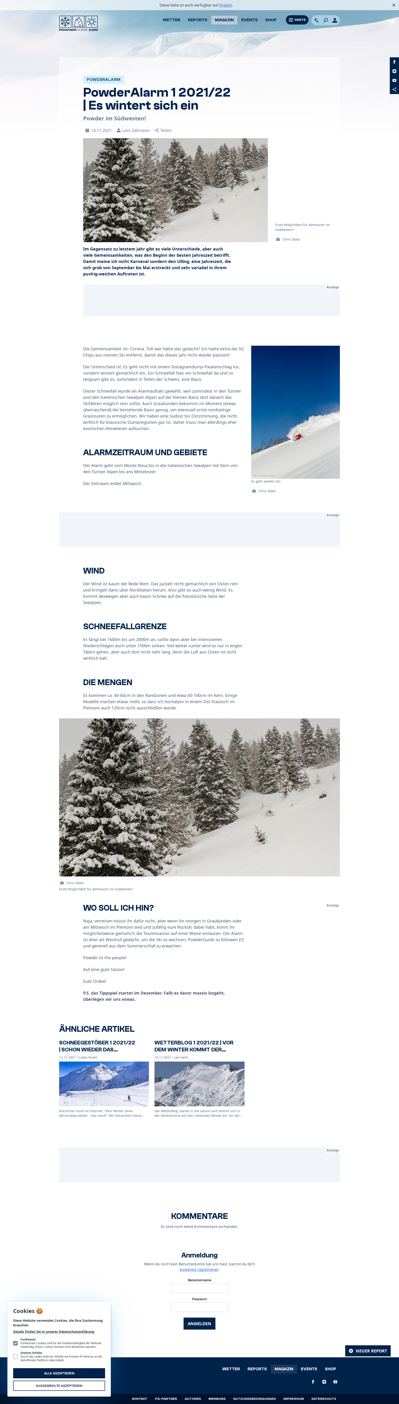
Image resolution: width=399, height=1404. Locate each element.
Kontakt (139, 1399)
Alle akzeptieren (59, 1373)
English (225, 5)
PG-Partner (166, 1399)
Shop (271, 20)
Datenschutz (323, 1399)
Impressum (293, 1399)
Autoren (193, 1399)
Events (249, 20)
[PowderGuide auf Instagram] (394, 71)
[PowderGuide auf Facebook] (394, 62)
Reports (197, 20)
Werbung (217, 1399)
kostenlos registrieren (199, 1269)
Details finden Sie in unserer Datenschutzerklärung (53, 1331)
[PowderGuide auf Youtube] (394, 80)
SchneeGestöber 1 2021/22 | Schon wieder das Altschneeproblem (97, 1050)
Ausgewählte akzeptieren (59, 1385)
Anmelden (199, 1323)
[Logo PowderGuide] (78, 23)
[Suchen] (325, 20)
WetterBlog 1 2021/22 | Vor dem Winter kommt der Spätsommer (193, 1050)
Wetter (171, 20)
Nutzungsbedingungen (254, 1399)
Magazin (224, 20)
